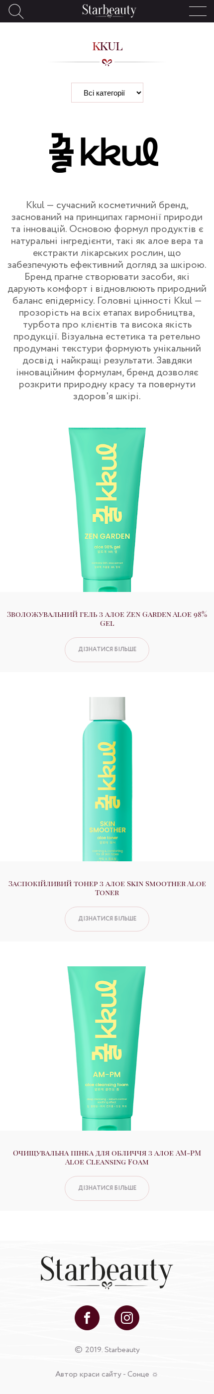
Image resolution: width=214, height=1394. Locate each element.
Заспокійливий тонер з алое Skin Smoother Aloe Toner (107, 887)
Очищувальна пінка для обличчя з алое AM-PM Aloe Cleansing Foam (107, 1157)
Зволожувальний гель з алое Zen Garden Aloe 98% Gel (107, 618)
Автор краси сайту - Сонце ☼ (107, 1374)
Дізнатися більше (107, 649)
